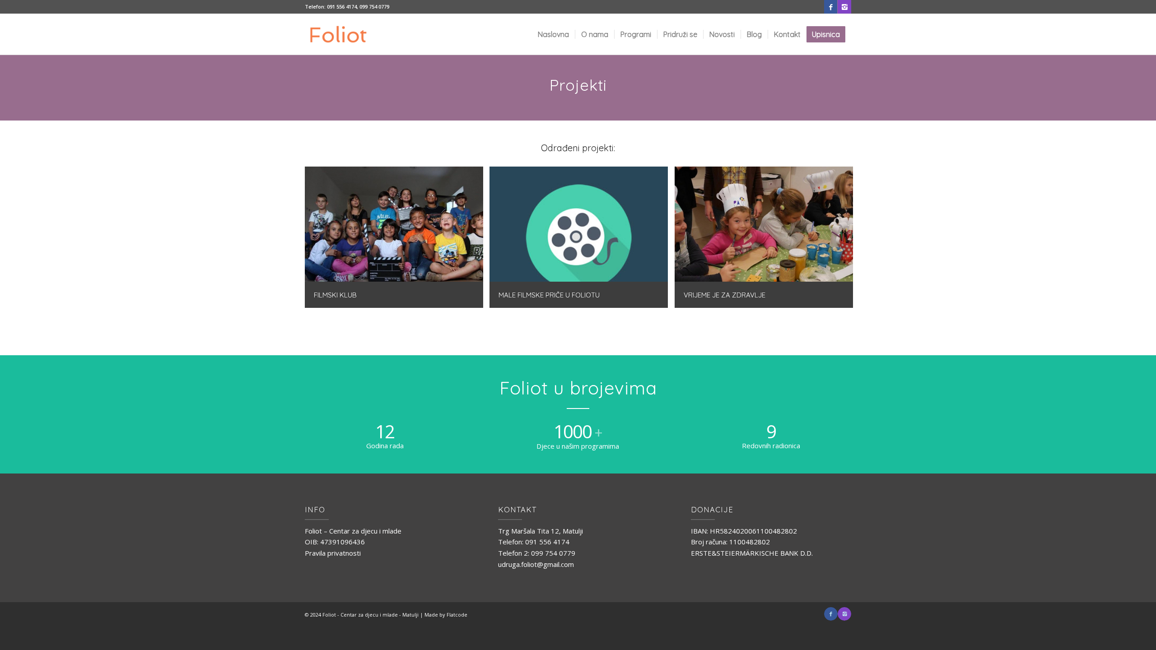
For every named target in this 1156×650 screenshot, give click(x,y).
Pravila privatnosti (333, 552)
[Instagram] (844, 7)
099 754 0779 (374, 6)
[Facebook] (830, 7)
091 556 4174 (342, 6)
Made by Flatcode (445, 614)
